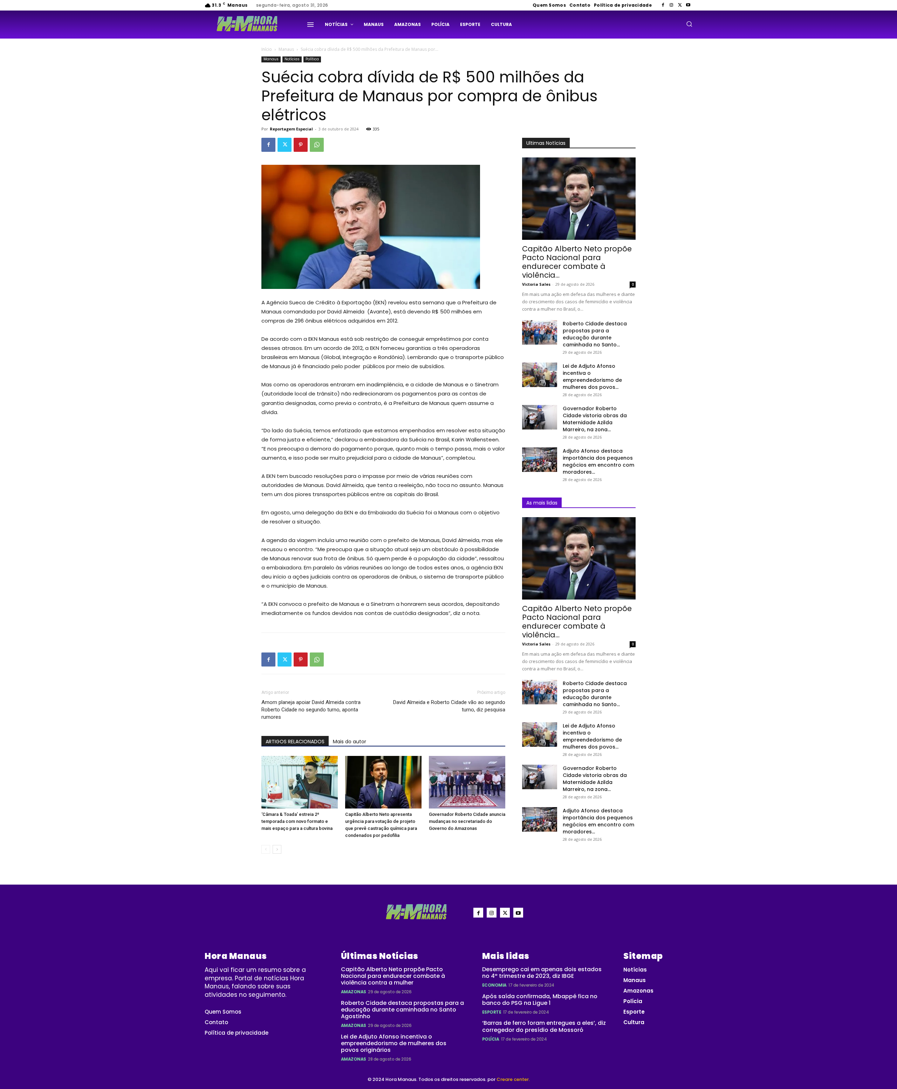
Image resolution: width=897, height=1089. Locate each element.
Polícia (490, 1039)
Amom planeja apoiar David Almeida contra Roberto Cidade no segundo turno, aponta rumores (311, 709)
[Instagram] (671, 5)
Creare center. (513, 1079)
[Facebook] (663, 5)
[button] (689, 24)
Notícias (292, 59)
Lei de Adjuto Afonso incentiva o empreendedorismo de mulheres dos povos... (592, 377)
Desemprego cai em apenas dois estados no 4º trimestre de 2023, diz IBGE (542, 972)
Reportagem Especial (291, 128)
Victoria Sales (536, 284)
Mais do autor (349, 741)
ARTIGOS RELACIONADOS (295, 741)
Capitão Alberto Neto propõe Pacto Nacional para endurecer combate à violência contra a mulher (393, 976)
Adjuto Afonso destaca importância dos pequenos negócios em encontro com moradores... (598, 461)
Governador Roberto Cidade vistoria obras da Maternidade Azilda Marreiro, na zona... (595, 419)
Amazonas (353, 992)
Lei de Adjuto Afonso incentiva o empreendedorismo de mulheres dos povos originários (393, 1043)
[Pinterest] (301, 145)
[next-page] (277, 849)
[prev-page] (265, 849)
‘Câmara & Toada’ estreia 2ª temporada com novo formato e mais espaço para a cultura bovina (297, 821)
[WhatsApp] (317, 145)
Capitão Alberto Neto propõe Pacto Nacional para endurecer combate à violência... (577, 262)
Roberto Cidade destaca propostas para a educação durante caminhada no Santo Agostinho (402, 1009)
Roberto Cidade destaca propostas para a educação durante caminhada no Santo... (595, 334)
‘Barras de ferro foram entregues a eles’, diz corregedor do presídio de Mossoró (544, 1026)
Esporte (491, 1012)
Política (312, 59)
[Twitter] (680, 5)
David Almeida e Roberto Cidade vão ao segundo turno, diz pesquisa (449, 706)
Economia (494, 985)
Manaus (286, 49)
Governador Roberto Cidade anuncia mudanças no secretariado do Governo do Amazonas (467, 821)
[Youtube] (688, 5)
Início (266, 49)
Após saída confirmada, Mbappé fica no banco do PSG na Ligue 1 (539, 999)
